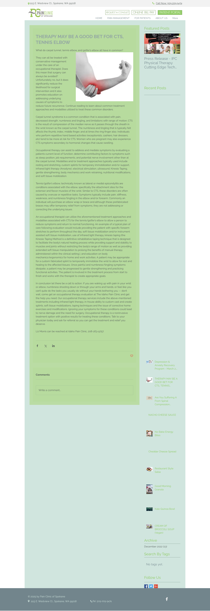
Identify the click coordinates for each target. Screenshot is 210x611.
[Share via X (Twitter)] (45, 345)
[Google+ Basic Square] (156, 586)
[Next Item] (175, 43)
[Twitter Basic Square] (151, 586)
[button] (118, 18)
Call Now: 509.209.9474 (169, 3)
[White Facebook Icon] (166, 599)
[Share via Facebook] (37, 345)
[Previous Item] (149, 43)
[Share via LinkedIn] (53, 345)
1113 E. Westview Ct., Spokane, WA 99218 (53, 3)
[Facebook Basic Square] (146, 586)
